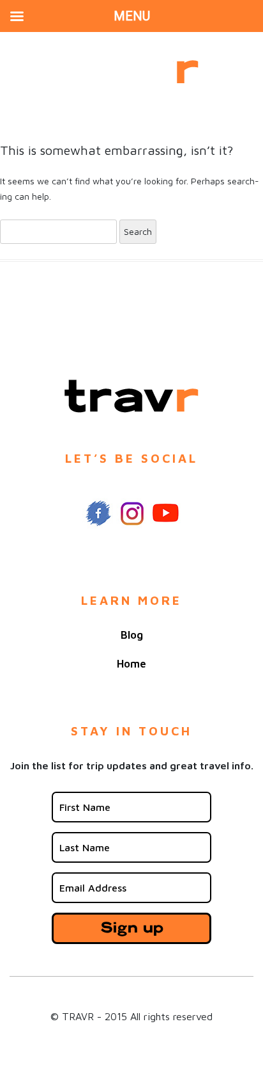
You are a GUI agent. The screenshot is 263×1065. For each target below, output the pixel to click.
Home (131, 663)
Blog (132, 635)
